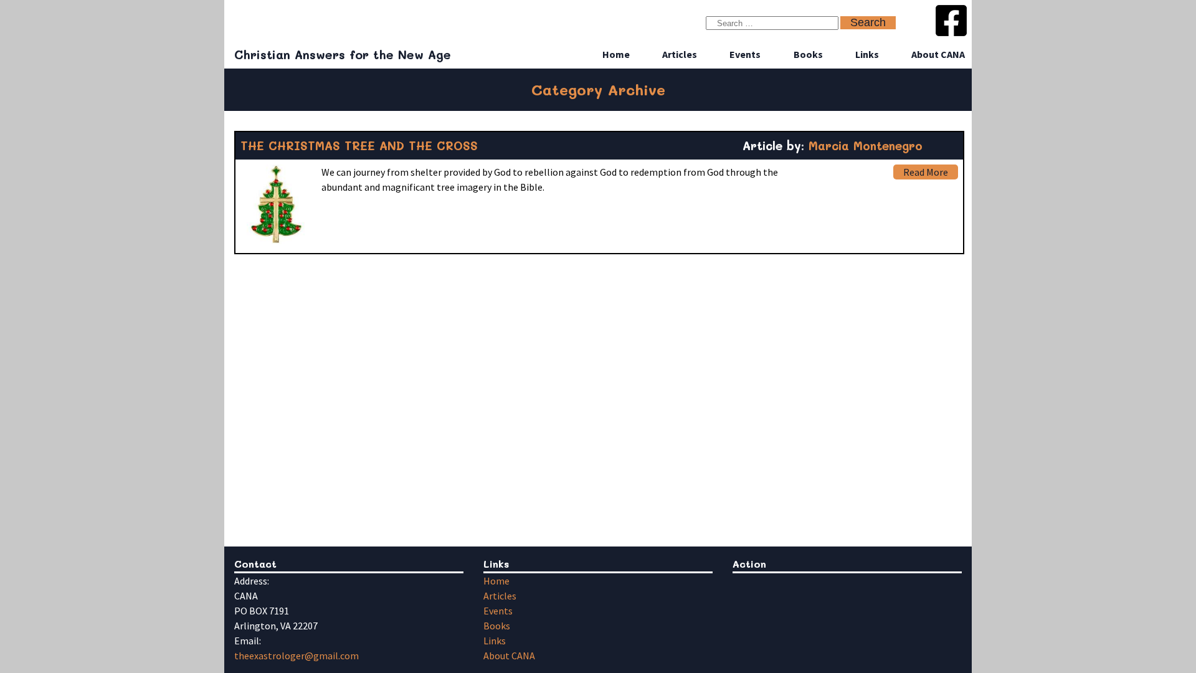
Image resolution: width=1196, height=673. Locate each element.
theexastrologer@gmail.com (296, 655)
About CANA (938, 54)
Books (808, 54)
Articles (679, 54)
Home (616, 54)
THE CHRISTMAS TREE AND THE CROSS (359, 145)
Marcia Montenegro (866, 145)
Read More (925, 172)
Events (745, 54)
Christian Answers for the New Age (342, 54)
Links (867, 54)
